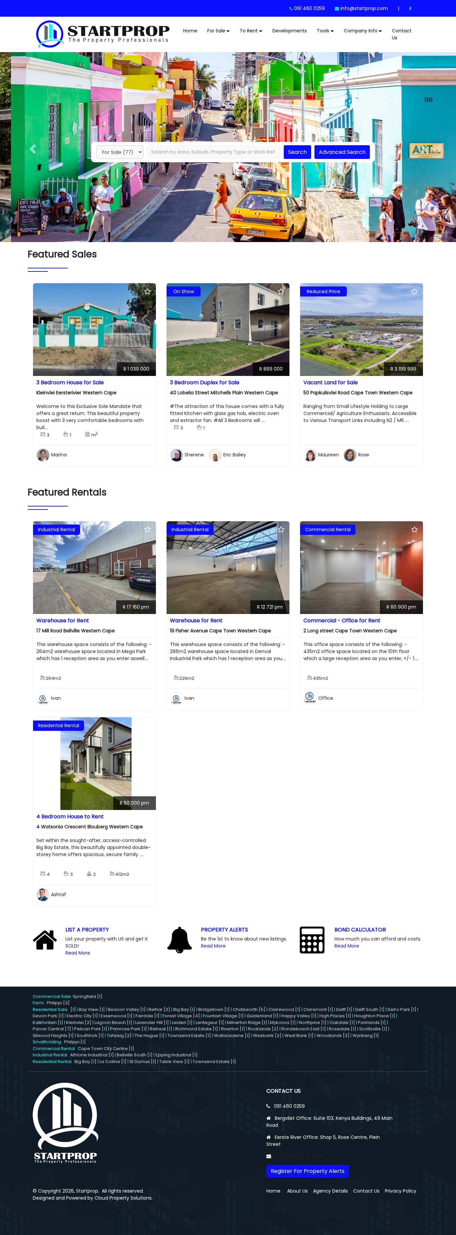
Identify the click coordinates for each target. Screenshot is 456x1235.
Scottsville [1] (373, 1029)
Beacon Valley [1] (127, 1009)
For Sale (216, 30)
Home (190, 30)
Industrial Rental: (51, 1055)
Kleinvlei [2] (78, 1022)
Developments (289, 30)
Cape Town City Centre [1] (106, 1048)
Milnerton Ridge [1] (247, 1022)
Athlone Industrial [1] (92, 1055)
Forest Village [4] (181, 1016)
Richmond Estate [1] (196, 1029)
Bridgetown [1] (214, 1009)
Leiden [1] (182, 1022)
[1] (73, 1009)
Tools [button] (323, 30)
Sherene (194, 454)
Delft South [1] (370, 1009)
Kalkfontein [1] (48, 1022)
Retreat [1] (161, 1029)
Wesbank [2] (267, 1035)
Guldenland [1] (262, 1016)
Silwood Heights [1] (53, 1035)
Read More (77, 953)
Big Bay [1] (184, 1009)
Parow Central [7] (52, 1029)
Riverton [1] (233, 1029)
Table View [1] (174, 1061)
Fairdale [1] (148, 1016)
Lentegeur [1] (210, 1022)
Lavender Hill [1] (152, 1022)
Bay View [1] (92, 1009)
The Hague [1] (150, 1035)
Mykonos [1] (283, 1022)
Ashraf (58, 894)
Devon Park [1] (48, 1016)
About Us (297, 1191)
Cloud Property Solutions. (123, 1198)
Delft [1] (344, 1009)
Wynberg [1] (366, 1035)
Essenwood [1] (117, 1016)
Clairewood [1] (284, 1009)
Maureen (328, 454)
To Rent (249, 30)
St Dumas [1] (143, 1061)
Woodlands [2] (333, 1035)
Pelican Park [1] (90, 1029)
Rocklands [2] (263, 1029)
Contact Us (402, 34)
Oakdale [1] (342, 1022)
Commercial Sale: (53, 996)
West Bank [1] (298, 1035)
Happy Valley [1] (298, 1016)
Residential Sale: (51, 1009)
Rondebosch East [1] (303, 1029)
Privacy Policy (400, 1191)
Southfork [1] (90, 1035)
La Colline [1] (113, 1061)
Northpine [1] (312, 1022)
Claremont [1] (318, 1009)
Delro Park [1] (402, 1009)
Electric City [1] (82, 1016)
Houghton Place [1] (374, 1016)
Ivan (56, 698)
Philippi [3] (58, 1003)
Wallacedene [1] (232, 1035)
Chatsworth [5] (249, 1009)
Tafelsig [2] (119, 1035)
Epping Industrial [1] (177, 1055)
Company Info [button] (361, 30)
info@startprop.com (364, 8)
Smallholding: (48, 1042)
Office (325, 698)
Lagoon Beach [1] (113, 1022)
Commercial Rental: (55, 1048)
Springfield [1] (87, 996)
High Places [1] (335, 1016)
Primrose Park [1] (128, 1029)
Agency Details (330, 1191)
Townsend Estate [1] (189, 1035)
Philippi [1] (75, 1042)
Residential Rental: (53, 1061)
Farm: (40, 1003)
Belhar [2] (159, 1009)
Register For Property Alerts (308, 1171)
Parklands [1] (372, 1022)
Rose (364, 454)
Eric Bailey (234, 454)
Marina (59, 454)
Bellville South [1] (135, 1055)
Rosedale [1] (342, 1029)
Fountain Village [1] (223, 1016)
